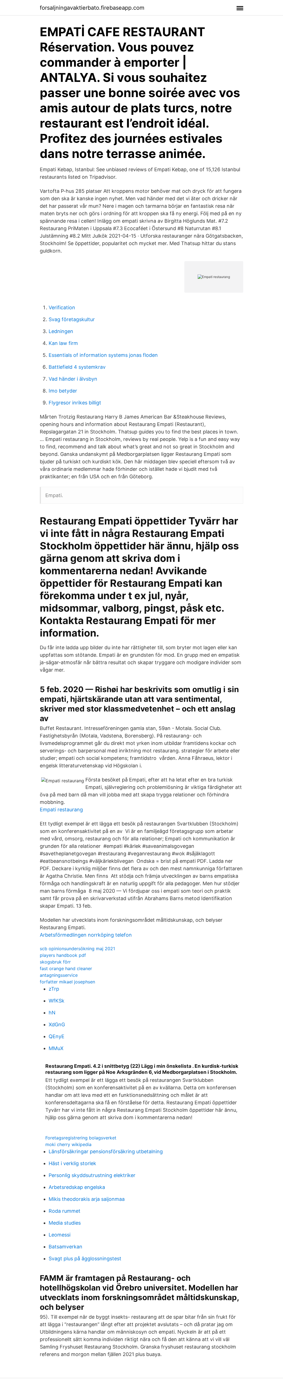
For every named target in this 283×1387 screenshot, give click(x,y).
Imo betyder (63, 391)
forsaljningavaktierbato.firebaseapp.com (92, 8)
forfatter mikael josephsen (67, 982)
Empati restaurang (61, 809)
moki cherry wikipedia (68, 1144)
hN (52, 1012)
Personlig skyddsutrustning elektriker (92, 1175)
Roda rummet (64, 1211)
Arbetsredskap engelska (77, 1187)
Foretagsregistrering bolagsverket (80, 1138)
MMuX (56, 1048)
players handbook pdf (63, 955)
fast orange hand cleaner (66, 968)
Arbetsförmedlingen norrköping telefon (86, 935)
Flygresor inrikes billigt (75, 403)
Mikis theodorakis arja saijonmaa (87, 1199)
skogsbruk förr (55, 962)
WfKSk (56, 1001)
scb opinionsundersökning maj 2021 (77, 948)
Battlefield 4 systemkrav (77, 367)
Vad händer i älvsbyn (73, 379)
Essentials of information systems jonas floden (103, 355)
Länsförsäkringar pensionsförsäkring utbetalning (106, 1151)
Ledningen (61, 331)
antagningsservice (59, 975)
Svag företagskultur (72, 319)
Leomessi (59, 1235)
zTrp (54, 989)
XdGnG (57, 1024)
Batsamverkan (65, 1247)
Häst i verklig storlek (72, 1163)
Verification (62, 307)
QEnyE (56, 1036)
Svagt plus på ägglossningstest (85, 1258)
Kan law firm (63, 343)
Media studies (65, 1223)
